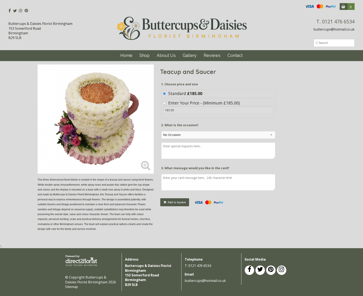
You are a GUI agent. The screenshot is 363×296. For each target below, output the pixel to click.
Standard (185, 93)
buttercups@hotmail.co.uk (334, 29)
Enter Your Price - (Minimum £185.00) (204, 103)
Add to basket (176, 202)
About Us (166, 55)
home (126, 55)
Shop (144, 55)
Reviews (212, 55)
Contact (235, 55)
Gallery (190, 55)
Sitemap (71, 286)
